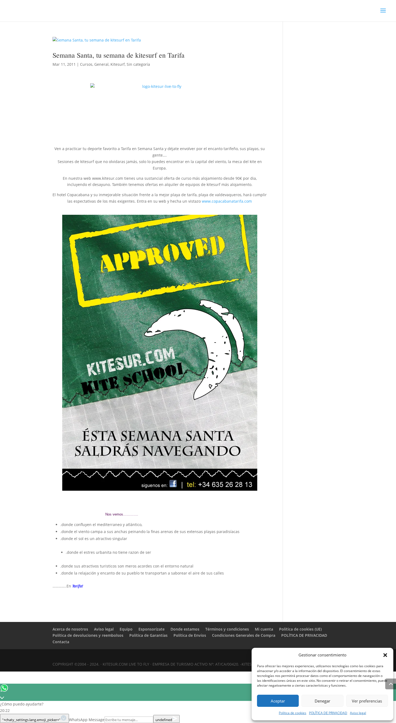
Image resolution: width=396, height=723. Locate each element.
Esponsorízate (151, 629)
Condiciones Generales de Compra (243, 635)
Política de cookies (292, 713)
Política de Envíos (189, 635)
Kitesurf (117, 64)
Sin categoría (138, 64)
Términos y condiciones (227, 629)
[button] (385, 655)
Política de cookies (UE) (300, 629)
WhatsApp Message (87, 719)
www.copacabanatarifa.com (227, 201)
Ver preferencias (367, 701)
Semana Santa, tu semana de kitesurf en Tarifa (119, 55)
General (101, 64)
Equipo (126, 629)
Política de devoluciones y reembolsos (88, 635)
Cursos (86, 64)
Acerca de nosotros (70, 629)
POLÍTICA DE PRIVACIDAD (328, 713)
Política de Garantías (148, 635)
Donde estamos (185, 629)
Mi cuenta (264, 629)
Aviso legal (358, 713)
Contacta (61, 641)
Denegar (322, 701)
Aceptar (278, 701)
